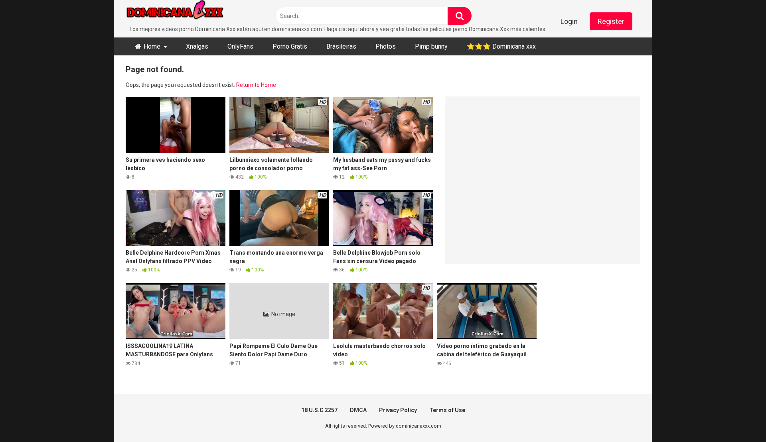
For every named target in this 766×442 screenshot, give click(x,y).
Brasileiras (341, 46)
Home (152, 46)
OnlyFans (240, 46)
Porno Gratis (289, 46)
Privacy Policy (398, 410)
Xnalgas (197, 46)
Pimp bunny (431, 46)
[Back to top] (739, 418)
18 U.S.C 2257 (319, 410)
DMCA (358, 410)
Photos (385, 46)
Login (569, 21)
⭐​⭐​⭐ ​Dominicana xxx (501, 46)
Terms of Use (447, 410)
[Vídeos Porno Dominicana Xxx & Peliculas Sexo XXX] (185, 12)
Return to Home (256, 85)
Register (611, 21)
